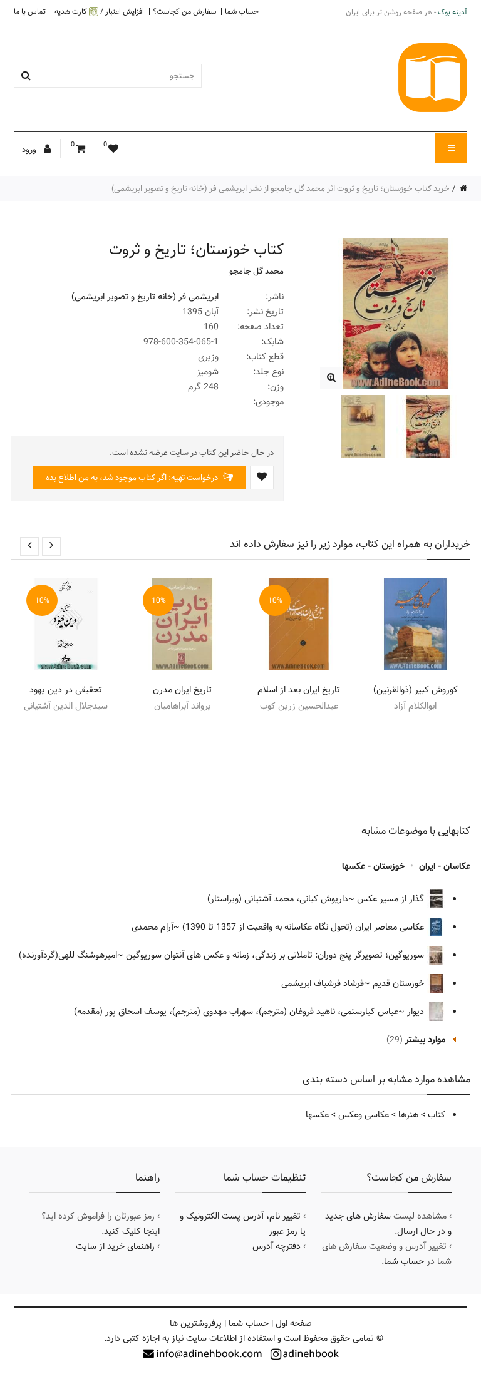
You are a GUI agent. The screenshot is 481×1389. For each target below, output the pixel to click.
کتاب (436, 1114)
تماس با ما (30, 11)
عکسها (317, 1114)
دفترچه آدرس (276, 1246)
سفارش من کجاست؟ (184, 11)
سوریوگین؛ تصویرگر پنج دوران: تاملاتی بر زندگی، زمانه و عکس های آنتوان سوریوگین (276, 955)
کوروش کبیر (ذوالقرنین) (415, 689)
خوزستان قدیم (400, 983)
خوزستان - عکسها (373, 866)
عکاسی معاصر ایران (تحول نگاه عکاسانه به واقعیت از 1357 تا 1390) (304, 927)
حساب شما (242, 11)
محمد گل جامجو (256, 271)
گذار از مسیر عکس (392, 898)
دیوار (417, 1011)
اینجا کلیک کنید (132, 1231)
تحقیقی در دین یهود (65, 689)
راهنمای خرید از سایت (115, 1246)
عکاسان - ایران (444, 866)
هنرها (408, 1114)
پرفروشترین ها (196, 1323)
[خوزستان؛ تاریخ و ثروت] (331, 378)
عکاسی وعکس (363, 1114)
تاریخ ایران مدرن (182, 689)
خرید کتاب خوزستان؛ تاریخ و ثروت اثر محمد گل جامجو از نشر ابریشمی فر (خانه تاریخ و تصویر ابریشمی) (280, 188)
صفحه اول (294, 1323)
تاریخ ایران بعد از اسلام (298, 689)
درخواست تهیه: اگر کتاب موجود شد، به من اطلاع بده (133, 477)
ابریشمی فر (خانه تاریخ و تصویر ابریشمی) (145, 296)
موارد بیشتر (425, 1039)
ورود (30, 149)
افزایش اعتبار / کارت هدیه (99, 11)
